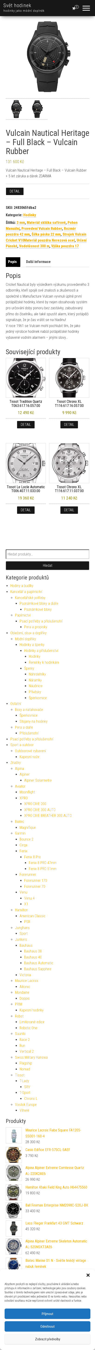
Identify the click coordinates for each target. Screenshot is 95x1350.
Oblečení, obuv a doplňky (28, 633)
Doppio (25, 998)
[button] (88, 1275)
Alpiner (25, 774)
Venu (23, 892)
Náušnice (35, 686)
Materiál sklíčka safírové (46, 222)
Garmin (20, 833)
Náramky (35, 680)
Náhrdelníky (37, 674)
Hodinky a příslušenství (41, 651)
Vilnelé (24, 1110)
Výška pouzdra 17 (65, 246)
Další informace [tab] (38, 262)
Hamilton (21, 910)
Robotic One (28, 1028)
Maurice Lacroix (26, 981)
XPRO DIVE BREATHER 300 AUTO (48, 815)
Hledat (47, 565)
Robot (19, 1016)
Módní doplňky (25, 639)
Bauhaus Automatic (38, 963)
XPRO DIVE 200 (35, 804)
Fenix (23, 851)
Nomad (25, 1069)
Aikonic (25, 987)
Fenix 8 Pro (32, 857)
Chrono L (30, 1098)
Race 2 (25, 1039)
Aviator (20, 786)
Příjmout (47, 1314)
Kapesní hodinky (32, 1010)
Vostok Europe (26, 1104)
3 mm (21, 222)
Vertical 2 (27, 1051)
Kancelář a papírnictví (26, 592)
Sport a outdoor (22, 745)
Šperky (29, 668)
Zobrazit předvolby (47, 1339)
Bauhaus (26, 945)
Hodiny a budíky (21, 586)
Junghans (22, 928)
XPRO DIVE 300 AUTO (40, 810)
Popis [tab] (12, 262)
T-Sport (25, 1092)
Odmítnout (47, 1326)
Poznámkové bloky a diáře (39, 603)
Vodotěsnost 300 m (34, 246)
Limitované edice (32, 1022)
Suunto (20, 1033)
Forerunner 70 (34, 886)
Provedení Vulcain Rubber (41, 228)
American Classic (32, 916)
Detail (15, 191)
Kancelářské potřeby (30, 598)
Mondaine (22, 992)
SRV (27, 1087)
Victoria (25, 975)
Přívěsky (35, 692)
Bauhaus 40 (33, 957)
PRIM (18, 1004)
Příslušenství (29, 733)
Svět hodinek (17, 5)
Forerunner (28, 874)
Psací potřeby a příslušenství (41, 621)
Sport (24, 933)
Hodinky (29, 215)
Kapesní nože (29, 757)
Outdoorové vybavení (30, 751)
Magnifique (28, 827)
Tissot (19, 1075)
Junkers (21, 939)
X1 (26, 904)
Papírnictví (22, 615)
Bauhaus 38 (33, 951)
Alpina (19, 768)
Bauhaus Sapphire (37, 969)
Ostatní (15, 703)
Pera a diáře (24, 727)
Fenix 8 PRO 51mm (42, 869)
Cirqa (23, 845)
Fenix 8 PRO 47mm (42, 863)
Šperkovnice (38, 698)
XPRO (24, 798)
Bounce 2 (26, 839)
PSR (27, 922)
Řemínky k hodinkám (44, 662)
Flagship (26, 1063)
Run (22, 1045)
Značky (15, 762)
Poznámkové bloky (38, 609)
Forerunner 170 (35, 880)
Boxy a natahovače (29, 709)
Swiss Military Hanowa (31, 1057)
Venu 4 (29, 898)
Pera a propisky (35, 627)
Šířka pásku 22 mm (46, 234)
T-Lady (24, 1081)
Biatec (19, 821)
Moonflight (27, 792)
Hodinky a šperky (32, 645)
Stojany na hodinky (34, 721)
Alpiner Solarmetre (38, 780)
